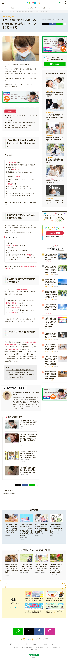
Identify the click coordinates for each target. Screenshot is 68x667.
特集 (12, 8)
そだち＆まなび (32, 8)
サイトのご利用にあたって (42, 647)
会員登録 (54, 233)
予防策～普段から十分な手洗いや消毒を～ (19, 125)
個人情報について (57, 647)
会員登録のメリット (27, 647)
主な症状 (10, 120)
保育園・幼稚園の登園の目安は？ (16, 128)
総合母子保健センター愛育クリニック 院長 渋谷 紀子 (26, 393)
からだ (6, 493)
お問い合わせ (34, 649)
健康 (12, 17)
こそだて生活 (41, 8)
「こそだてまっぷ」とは (12, 647)
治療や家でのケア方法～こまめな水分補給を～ (20, 123)
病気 (13, 493)
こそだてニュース (20, 8)
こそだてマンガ (51, 8)
